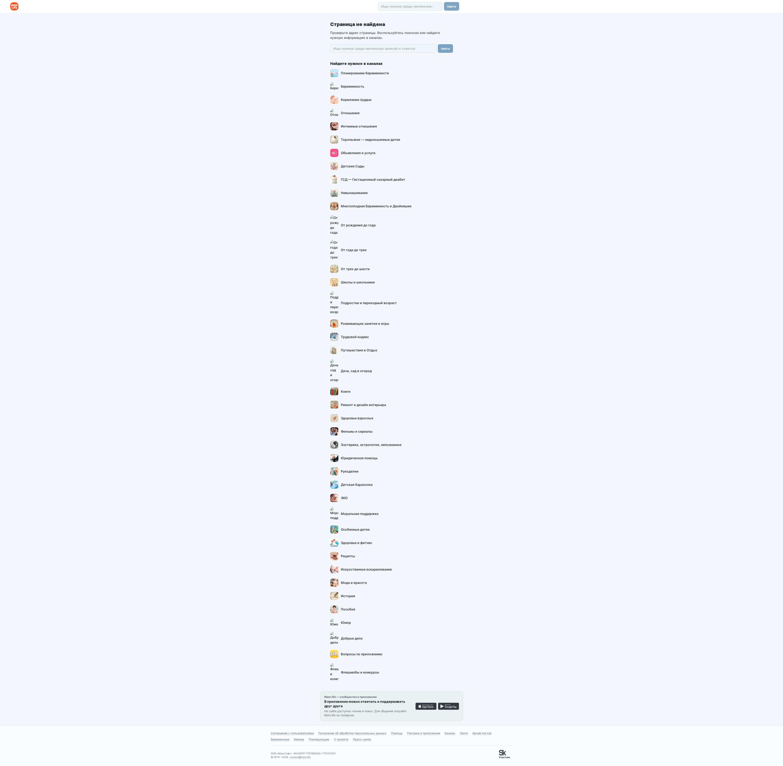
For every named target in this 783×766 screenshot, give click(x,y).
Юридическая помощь (359, 458)
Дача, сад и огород (356, 371)
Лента (464, 733)
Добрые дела (352, 638)
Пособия (348, 609)
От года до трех (354, 250)
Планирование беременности (365, 73)
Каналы (450, 733)
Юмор (346, 622)
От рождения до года (358, 225)
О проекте (341, 739)
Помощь (397, 733)
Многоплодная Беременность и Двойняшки (376, 206)
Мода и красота (354, 583)
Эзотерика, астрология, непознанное (371, 445)
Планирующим (319, 739)
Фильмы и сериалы (357, 431)
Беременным (280, 739)
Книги (345, 391)
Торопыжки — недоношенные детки (370, 140)
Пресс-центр (362, 739)
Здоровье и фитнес (356, 543)
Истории (348, 596)
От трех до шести (355, 269)
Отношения (350, 113)
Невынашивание (354, 193)
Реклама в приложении (423, 733)
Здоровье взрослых (357, 418)
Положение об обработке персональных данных (352, 733)
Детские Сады (352, 166)
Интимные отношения (359, 126)
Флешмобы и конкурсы (360, 672)
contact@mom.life (300, 757)
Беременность (352, 86)
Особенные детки (355, 529)
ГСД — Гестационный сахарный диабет (373, 179)
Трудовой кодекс (355, 337)
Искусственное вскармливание (366, 569)
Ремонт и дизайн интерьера (363, 405)
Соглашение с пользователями (292, 733)
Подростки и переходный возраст (369, 303)
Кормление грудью (356, 100)
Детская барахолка (357, 485)
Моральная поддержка (360, 514)
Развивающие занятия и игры (365, 324)
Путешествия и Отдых (359, 350)
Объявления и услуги (358, 153)
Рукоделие (349, 471)
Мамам (299, 739)
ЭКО (344, 498)
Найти (451, 6)
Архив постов (481, 733)
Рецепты (348, 556)
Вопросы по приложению (361, 654)
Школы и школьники (358, 282)
